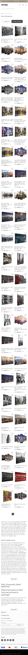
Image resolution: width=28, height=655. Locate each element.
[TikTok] (13, 640)
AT (23, 651)
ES (19, 651)
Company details (21, 644)
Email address (3, 622)
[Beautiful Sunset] (12, 356)
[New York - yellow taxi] (25, 26)
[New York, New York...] (25, 491)
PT (17, 651)
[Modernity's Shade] (12, 45)
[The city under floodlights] (25, 434)
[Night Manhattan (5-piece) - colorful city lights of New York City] (25, 147)
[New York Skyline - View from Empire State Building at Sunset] (25, 64)
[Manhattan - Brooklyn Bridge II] (12, 453)
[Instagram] (10, 640)
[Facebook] (2, 640)
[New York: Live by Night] (12, 374)
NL (14, 651)
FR (8, 651)
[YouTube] (5, 640)
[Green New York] (12, 472)
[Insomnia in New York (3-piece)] (12, 274)
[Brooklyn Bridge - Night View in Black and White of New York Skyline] (12, 85)
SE (21, 651)
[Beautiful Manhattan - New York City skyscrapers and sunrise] (12, 169)
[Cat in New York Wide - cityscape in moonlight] (25, 212)
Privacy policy (10, 644)
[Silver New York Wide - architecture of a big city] (12, 233)
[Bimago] (5, 5)
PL (3, 651)
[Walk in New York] (25, 395)
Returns (15, 644)
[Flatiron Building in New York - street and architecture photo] (25, 254)
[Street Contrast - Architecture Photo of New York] (25, 274)
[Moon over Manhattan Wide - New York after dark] (25, 233)
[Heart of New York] (25, 453)
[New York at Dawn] (25, 414)
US (1, 651)
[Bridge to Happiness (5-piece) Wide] (25, 45)
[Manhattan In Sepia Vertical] (25, 295)
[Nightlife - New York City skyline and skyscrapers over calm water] (25, 169)
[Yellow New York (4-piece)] (12, 254)
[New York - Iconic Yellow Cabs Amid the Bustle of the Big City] (25, 127)
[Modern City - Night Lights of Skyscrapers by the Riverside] (25, 85)
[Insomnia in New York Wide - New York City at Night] (12, 335)
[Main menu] (26, 5)
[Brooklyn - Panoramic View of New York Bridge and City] (25, 106)
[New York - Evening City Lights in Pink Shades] (12, 127)
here (15, 634)
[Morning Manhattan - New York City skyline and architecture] (12, 190)
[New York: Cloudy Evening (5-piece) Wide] (12, 64)
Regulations (3, 644)
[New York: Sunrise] (25, 356)
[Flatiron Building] (12, 434)
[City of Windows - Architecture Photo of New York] (12, 295)
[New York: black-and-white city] (12, 26)
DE (10, 651)
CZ (25, 651)
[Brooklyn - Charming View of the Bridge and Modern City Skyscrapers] (12, 147)
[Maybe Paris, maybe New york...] (12, 491)
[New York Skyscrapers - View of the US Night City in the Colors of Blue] (12, 212)
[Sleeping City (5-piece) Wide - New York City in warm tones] (25, 190)
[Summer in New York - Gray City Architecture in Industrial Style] (25, 374)
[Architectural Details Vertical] (12, 315)
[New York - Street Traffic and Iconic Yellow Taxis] (12, 106)
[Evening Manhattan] (12, 414)
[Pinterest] (8, 640)
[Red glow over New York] (25, 472)
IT (12, 651)
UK (6, 651)
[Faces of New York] (12, 395)
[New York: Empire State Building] (25, 335)
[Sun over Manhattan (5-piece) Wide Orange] (25, 315)
